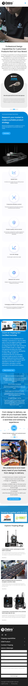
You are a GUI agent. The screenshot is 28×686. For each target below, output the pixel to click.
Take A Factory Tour (9, 370)
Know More (6, 133)
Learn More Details (14, 499)
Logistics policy (4, 683)
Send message (14, 676)
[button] (26, 24)
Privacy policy (14, 683)
